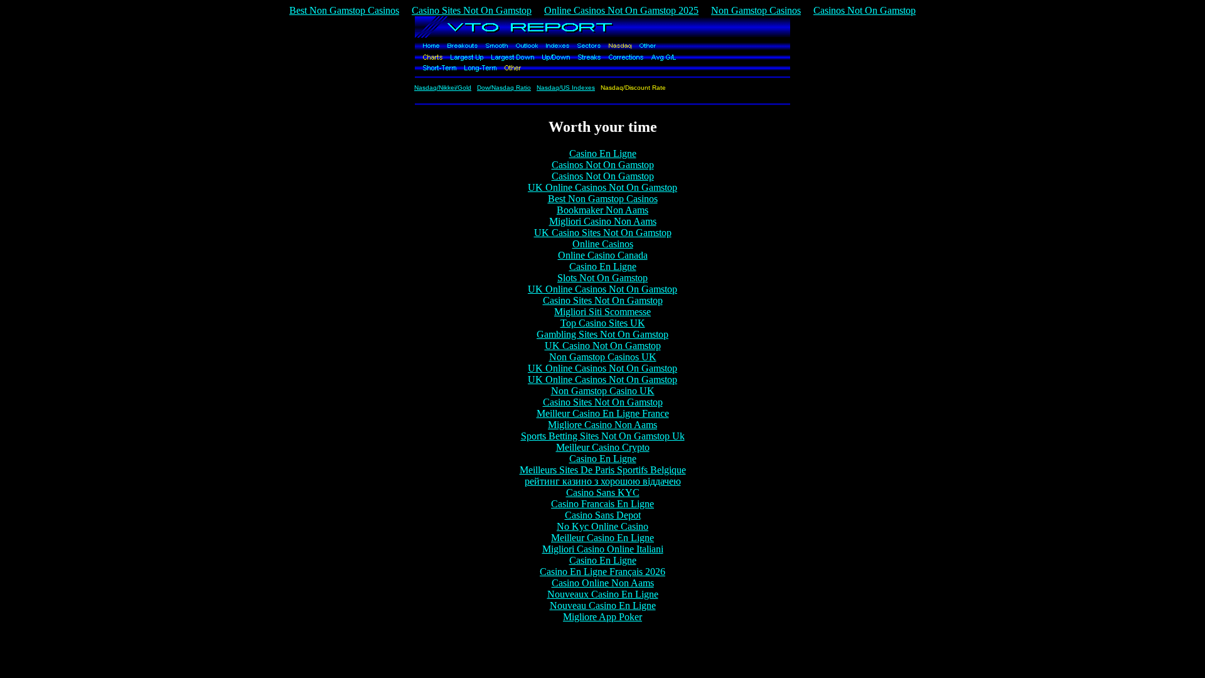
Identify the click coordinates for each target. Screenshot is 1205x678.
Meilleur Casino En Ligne (602, 537)
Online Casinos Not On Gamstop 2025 (621, 10)
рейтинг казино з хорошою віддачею (603, 481)
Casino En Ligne (602, 153)
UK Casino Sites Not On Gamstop (603, 232)
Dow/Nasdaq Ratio (504, 87)
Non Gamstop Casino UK (603, 390)
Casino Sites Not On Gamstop (472, 10)
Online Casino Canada (603, 255)
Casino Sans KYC (603, 492)
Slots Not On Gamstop (602, 277)
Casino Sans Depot (603, 515)
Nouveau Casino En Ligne (603, 605)
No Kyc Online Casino (602, 526)
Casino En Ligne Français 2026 (602, 571)
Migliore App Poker (602, 616)
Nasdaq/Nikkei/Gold (442, 87)
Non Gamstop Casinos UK (602, 357)
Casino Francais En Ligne (602, 503)
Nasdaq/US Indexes (566, 87)
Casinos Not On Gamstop (864, 10)
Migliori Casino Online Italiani (602, 549)
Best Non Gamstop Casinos (344, 10)
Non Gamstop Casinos (756, 10)
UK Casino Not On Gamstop (603, 345)
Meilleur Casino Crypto (603, 447)
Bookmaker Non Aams (602, 210)
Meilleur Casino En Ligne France (603, 413)
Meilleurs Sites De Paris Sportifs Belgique (603, 470)
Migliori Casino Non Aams (602, 221)
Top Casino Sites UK (602, 323)
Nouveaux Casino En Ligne (602, 594)
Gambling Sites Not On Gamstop (602, 334)
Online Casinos (602, 244)
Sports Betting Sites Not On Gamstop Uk (603, 436)
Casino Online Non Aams (603, 583)
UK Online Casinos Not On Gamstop (602, 187)
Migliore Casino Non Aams (602, 424)
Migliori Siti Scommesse (602, 311)
